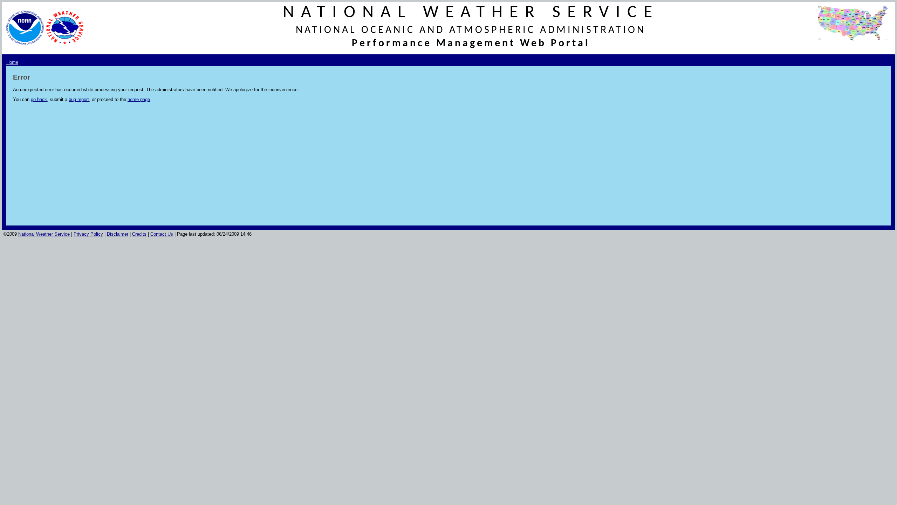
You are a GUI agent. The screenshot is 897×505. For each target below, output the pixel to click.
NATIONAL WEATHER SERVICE (471, 13)
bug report (79, 99)
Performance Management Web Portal (471, 43)
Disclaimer (117, 234)
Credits (139, 234)
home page (139, 99)
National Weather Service (44, 234)
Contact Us (161, 234)
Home (12, 62)
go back (39, 99)
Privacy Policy (88, 234)
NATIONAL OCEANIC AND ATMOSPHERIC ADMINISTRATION (471, 30)
